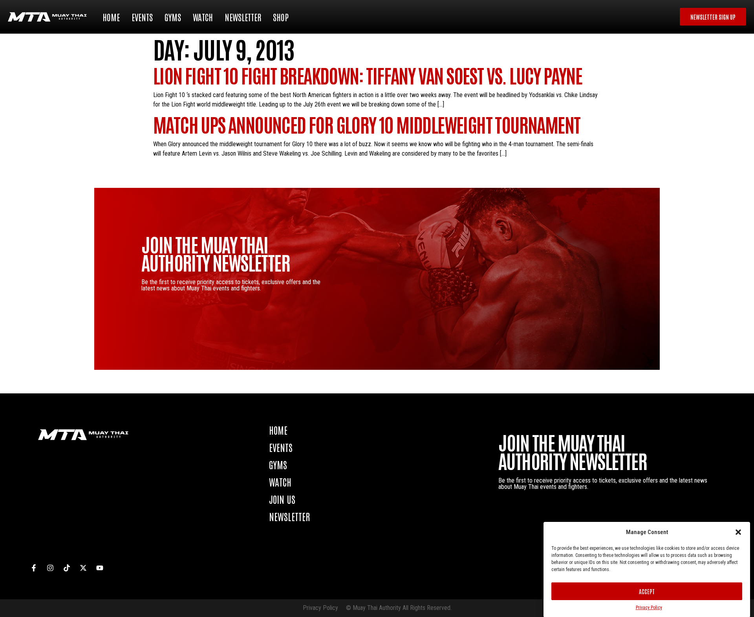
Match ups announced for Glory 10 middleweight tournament (366, 124)
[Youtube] (99, 567)
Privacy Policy (649, 607)
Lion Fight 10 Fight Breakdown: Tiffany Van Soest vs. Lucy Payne (367, 74)
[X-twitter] (83, 567)
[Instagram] (50, 567)
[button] (738, 532)
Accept (647, 591)
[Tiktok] (66, 567)
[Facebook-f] (33, 567)
